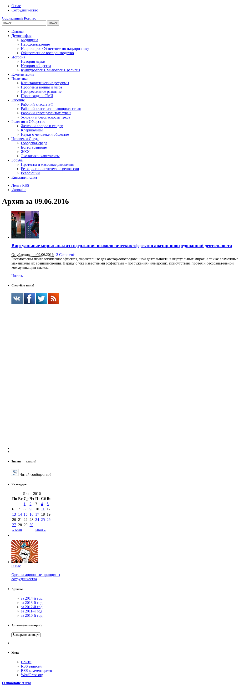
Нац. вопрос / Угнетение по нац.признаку (55, 49)
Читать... (18, 276)
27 (14, 525)
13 (14, 514)
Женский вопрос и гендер (42, 126)
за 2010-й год (31, 615)
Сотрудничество (24, 10)
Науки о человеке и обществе (45, 134)
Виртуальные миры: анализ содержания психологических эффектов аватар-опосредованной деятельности (121, 245)
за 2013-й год (31, 603)
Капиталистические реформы (45, 83)
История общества (36, 66)
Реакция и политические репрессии (50, 169)
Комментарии (22, 74)
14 (20, 514)
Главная (17, 31)
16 (31, 514)
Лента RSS (20, 185)
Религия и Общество (28, 121)
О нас (16, 6)
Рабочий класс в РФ (37, 104)
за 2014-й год (31, 598)
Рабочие (18, 100)
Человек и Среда (25, 139)
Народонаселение (35, 44)
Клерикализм (32, 130)
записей (31, 666)
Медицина (29, 40)
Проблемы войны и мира (41, 87)
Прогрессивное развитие (41, 91)
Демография (21, 36)
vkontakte (18, 190)
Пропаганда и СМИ (37, 96)
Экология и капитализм (40, 156)
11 (43, 509)
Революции (30, 173)
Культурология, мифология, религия (50, 70)
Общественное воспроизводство (47, 53)
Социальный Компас (19, 18)
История (18, 57)
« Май (17, 530)
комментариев (36, 670)
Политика (19, 79)
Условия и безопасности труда (45, 117)
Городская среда (34, 143)
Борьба (17, 160)
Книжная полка (24, 177)
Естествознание (34, 147)
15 (25, 514)
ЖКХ (25, 152)
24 (37, 520)
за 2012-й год (31, 607)
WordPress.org (32, 675)
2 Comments (65, 255)
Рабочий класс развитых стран (46, 113)
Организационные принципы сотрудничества (35, 577)
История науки (33, 61)
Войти (26, 662)
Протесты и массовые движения (47, 164)
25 (43, 520)
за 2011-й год (31, 611)
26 (49, 520)
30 (31, 525)
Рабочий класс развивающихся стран (51, 109)
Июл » (40, 530)
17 (37, 514)
